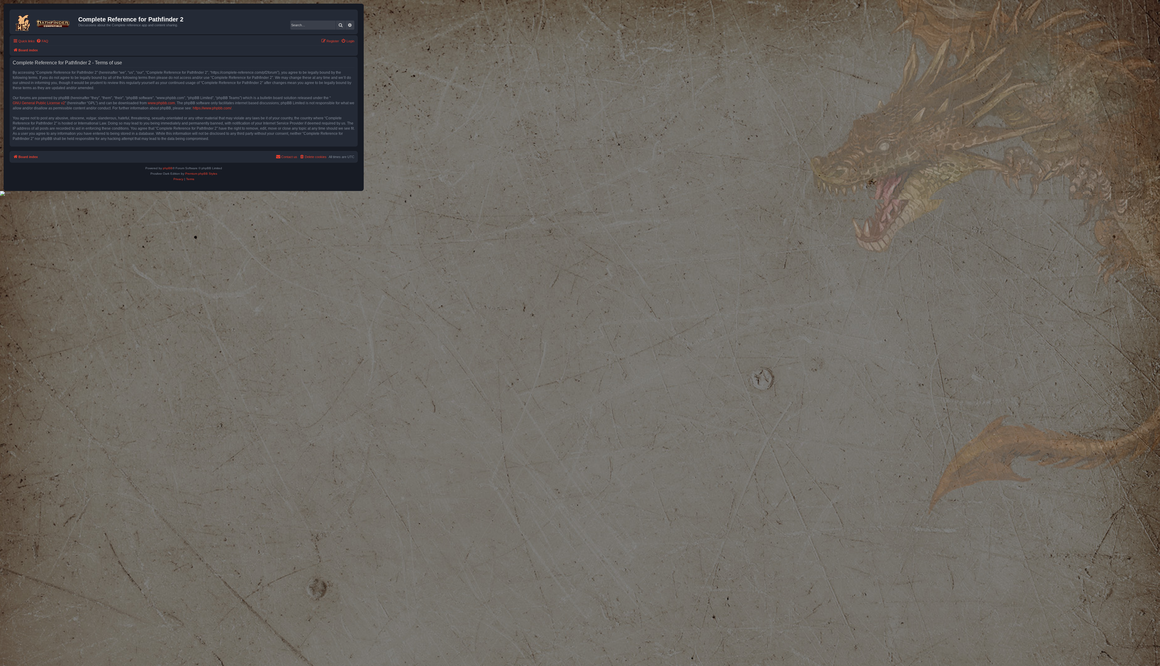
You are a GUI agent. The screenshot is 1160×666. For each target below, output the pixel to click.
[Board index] (44, 21)
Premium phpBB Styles (201, 173)
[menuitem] (42, 41)
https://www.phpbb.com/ (212, 108)
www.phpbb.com (161, 103)
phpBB (167, 168)
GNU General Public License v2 (39, 103)
